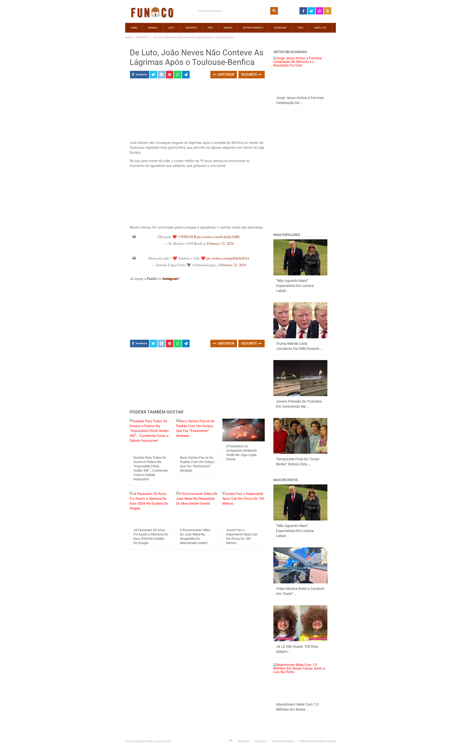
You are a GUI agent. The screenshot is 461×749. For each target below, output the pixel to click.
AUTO (171, 27)
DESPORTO (191, 27)
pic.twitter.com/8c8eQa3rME (218, 236)
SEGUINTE (249, 74)
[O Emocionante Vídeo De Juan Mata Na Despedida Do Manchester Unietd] (197, 508)
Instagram (170, 279)
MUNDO (228, 27)
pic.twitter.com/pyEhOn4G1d (227, 258)
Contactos (260, 741)
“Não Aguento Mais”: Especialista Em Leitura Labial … (295, 285)
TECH (300, 27)
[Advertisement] (197, 110)
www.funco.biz (162, 741)
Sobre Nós (244, 741)
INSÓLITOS (320, 27)
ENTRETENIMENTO (253, 27)
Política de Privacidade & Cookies (317, 741)
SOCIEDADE (280, 27)
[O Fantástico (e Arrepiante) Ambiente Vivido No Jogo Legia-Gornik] (243, 430)
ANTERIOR (225, 74)
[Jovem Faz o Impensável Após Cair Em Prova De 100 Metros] (243, 508)
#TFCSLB (188, 236)
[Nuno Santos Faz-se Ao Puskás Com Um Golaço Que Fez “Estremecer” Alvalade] (197, 436)
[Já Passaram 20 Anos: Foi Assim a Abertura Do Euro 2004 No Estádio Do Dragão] (151, 508)
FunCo (129, 741)
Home (134, 27)
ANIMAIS (152, 27)
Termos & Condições (282, 741)
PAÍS (210, 27)
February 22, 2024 (220, 243)
